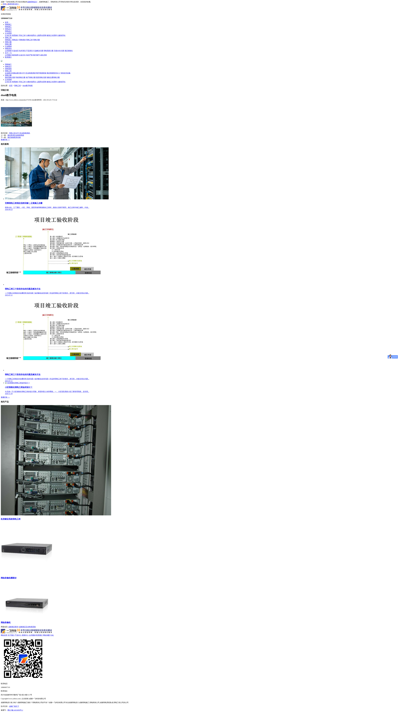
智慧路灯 (15, 35)
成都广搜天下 (14, 706)
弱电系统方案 (48, 51)
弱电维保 (22, 40)
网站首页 (4, 635)
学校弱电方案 (20, 77)
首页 (7, 22)
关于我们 (11, 635)
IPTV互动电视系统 (29, 73)
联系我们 (8, 57)
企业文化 (22, 55)
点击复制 (25, 699)
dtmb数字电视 (28, 85)
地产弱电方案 (31, 77)
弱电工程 (8, 37)
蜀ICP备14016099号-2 (15, 710)
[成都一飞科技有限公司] (26, 11)
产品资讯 (29, 51)
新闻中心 (25, 635)
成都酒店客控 (13, 627)
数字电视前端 (41, 73)
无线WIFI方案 (59, 51)
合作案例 (32, 635)
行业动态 (15, 51)
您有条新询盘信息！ (11, 4)
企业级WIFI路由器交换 (13, 73)
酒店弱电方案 (10, 77)
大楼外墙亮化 (31, 35)
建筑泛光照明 (52, 35)
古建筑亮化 (61, 35)
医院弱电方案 (41, 77)
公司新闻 (8, 51)
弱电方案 (36, 40)
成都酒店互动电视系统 (27, 627)
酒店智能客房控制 (14, 137)
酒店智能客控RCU (53, 73)
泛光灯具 (8, 35)
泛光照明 (8, 33)
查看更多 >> (5, 139)
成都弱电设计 (32, 2)
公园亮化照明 (41, 35)
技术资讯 (22, 51)
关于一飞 (8, 53)
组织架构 (15, 55)
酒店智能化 (68, 51)
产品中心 (18, 635)
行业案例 (8, 46)
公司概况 (8, 55)
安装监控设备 (65, 73)
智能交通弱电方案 (53, 77)
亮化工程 (22, 35)
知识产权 (29, 55)
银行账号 (36, 55)
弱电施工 (8, 24)
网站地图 (46, 635)
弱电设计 (8, 29)
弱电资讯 (8, 48)
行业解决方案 (38, 51)
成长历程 (43, 55)
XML (52, 635)
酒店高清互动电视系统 (15, 135)
